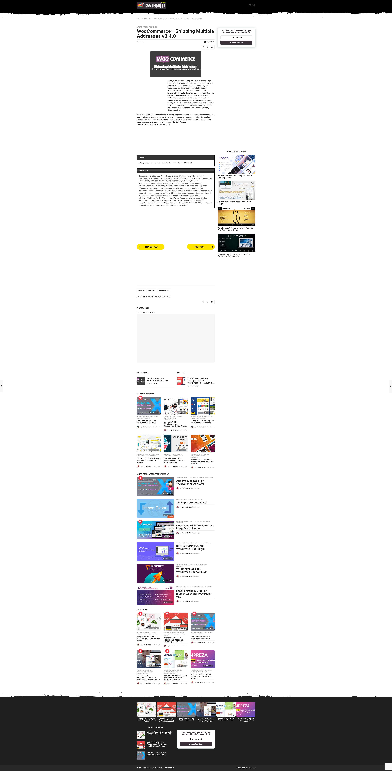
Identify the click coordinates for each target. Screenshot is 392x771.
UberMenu (206, 521)
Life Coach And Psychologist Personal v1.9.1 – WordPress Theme (148, 677)
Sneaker (206, 454)
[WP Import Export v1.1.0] (155, 508)
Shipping (151, 290)
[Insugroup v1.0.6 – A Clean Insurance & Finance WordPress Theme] (176, 659)
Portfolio (208, 586)
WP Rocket (179, 566)
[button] (250, 5)
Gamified (179, 454)
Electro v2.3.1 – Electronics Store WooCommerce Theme (148, 460)
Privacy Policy (148, 768)
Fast (198, 586)
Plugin (200, 521)
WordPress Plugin (182, 588)
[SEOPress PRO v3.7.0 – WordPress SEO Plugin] (155, 551)
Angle (174, 632)
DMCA (139, 768)
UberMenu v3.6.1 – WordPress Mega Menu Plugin (195, 527)
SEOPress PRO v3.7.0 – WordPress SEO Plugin (190, 547)
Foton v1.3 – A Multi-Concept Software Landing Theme (235, 176)
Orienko (179, 416)
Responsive (167, 418)
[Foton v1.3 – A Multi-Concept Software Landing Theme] (236, 164)
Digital (174, 416)
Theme (174, 418)
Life (151, 670)
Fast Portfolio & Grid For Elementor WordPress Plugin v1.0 (194, 593)
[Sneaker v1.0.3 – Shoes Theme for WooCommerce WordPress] (203, 443)
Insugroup (167, 671)
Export (191, 499)
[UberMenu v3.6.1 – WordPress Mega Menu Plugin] (155, 530)
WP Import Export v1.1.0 (191, 502)
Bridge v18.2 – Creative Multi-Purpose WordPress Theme (148, 639)
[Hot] (140, 614)
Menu (195, 521)
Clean (174, 670)
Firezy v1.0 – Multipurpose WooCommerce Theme (202, 422)
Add (151, 416)
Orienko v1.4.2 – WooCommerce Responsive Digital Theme (175, 424)
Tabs (138, 418)
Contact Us (169, 768)
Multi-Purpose (141, 634)
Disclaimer (159, 768)
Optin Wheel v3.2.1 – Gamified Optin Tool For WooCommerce (174, 460)
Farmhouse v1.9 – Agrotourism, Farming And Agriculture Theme (235, 229)
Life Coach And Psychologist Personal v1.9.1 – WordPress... (206, 719)
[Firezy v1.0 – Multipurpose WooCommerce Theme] (203, 406)
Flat (165, 634)
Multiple (141, 290)
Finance (179, 670)
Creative (153, 632)
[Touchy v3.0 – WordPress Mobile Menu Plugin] (236, 190)
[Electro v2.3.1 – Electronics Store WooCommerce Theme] (149, 443)
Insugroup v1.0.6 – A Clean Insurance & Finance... (226, 719)
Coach (147, 670)
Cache (191, 564)
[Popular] (140, 398)
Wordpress (167, 416)
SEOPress (201, 543)
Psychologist (148, 671)
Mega (191, 521)
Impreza (201, 670)
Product (156, 416)
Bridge (147, 632)
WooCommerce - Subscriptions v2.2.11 (157, 379)
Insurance (174, 671)
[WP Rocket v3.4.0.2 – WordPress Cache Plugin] (155, 573)
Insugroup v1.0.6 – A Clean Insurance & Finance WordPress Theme (175, 677)
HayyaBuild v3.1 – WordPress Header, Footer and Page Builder (234, 255)
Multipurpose (208, 416)
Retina (193, 671)
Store (139, 455)
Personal (140, 671)
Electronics (155, 454)
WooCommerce (164, 290)
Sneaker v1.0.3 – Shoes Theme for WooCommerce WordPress (202, 461)
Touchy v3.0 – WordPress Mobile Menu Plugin (235, 203)
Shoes (201, 454)
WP (201, 499)
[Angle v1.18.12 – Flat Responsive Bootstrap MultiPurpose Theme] (176, 622)
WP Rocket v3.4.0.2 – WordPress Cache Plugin (191, 570)
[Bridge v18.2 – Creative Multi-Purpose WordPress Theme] (149, 622)
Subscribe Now (236, 42)
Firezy (201, 416)
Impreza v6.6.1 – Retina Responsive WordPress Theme (201, 676)
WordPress (194, 457)
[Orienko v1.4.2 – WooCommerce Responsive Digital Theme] (176, 406)
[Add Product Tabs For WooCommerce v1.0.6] (149, 406)
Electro (147, 454)
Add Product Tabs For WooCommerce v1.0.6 (146, 422)
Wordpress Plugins (147, 27)
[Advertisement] (152, 95)
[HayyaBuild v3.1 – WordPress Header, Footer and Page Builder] (236, 243)
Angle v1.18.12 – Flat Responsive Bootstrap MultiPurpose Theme (173, 640)
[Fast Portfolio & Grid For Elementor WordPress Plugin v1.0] (155, 595)
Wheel (170, 455)
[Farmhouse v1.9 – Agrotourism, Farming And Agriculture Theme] (236, 216)
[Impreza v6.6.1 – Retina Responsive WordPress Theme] (203, 659)
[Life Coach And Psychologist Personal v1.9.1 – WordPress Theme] (149, 659)
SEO (196, 543)
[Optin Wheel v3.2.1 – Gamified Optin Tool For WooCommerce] (176, 443)
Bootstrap (180, 632)
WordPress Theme (152, 634)
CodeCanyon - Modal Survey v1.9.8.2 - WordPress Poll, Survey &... (200, 380)
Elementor (192, 586)
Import (197, 499)
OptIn (165, 455)
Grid (202, 586)
